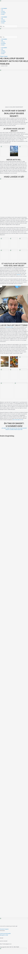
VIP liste (3, 11)
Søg (1, 26)
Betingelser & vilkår (4, 935)
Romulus (19, 274)
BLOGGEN (3, 12)
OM (2, 9)
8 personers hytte (9, 327)
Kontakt (2, 14)
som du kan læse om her (18, 419)
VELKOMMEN (4, 8)
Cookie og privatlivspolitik (5, 933)
